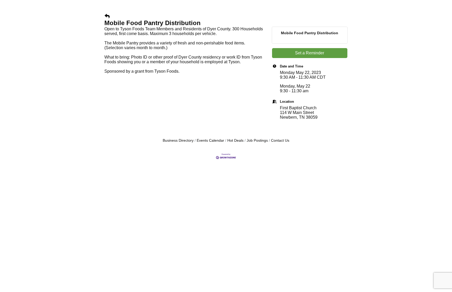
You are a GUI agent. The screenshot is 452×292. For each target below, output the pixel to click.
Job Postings (257, 140)
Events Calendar (210, 140)
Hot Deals (235, 140)
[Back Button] (107, 16)
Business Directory (178, 140)
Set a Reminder (309, 53)
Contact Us (280, 140)
